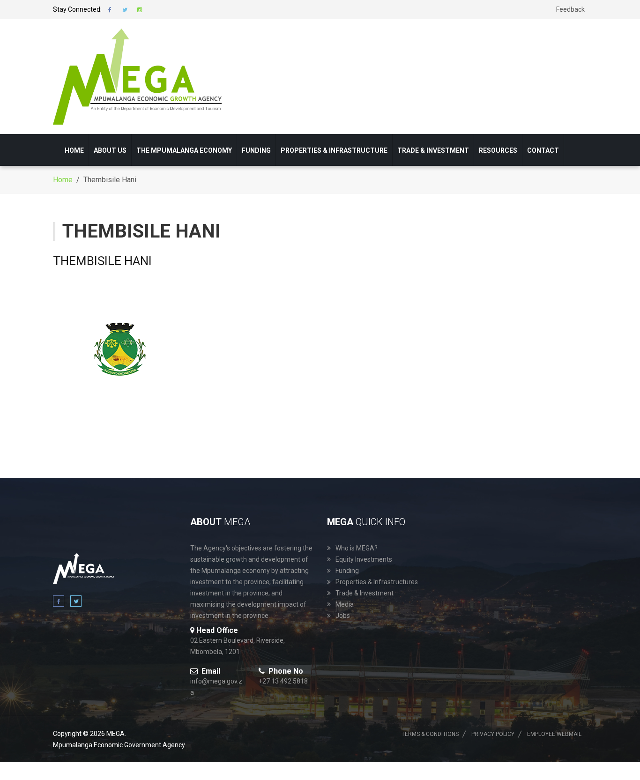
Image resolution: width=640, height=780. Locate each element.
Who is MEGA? (356, 548)
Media (344, 604)
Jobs (342, 615)
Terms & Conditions (430, 734)
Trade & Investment (433, 150)
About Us (110, 150)
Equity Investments (363, 559)
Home (74, 150)
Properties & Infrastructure (334, 150)
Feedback (570, 9)
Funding (256, 150)
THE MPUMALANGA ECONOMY (184, 150)
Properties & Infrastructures (376, 582)
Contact (543, 150)
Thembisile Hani (102, 261)
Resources (498, 150)
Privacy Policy (492, 734)
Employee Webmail (554, 734)
